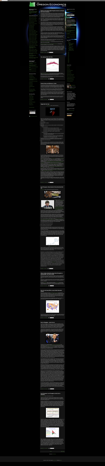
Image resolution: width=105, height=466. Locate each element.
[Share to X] (51, 52)
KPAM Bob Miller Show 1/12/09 (33, 50)
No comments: (46, 99)
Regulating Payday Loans (70, 78)
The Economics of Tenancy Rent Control (46, 41)
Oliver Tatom (30, 103)
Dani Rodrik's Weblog (32, 89)
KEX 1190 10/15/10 (31, 22)
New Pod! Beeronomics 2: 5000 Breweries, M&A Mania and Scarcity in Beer (71, 31)
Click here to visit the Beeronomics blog (71, 22)
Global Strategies (31, 99)
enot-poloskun (54, 460)
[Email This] (49, 52)
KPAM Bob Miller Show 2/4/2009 (33, 45)
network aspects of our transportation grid (53, 163)
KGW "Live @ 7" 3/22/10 (32, 30)
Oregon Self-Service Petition (70, 110)
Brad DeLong (31, 83)
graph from (46, 73)
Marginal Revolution (31, 86)
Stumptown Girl (31, 104)
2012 (68, 56)
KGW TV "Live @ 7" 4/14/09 (32, 38)
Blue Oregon (30, 95)
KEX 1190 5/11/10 (31, 27)
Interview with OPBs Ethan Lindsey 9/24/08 (32, 55)
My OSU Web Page (31, 107)
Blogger (61, 460)
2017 (68, 41)
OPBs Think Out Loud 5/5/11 (33, 18)
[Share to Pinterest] (52, 52)
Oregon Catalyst (31, 96)
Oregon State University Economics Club (32, 91)
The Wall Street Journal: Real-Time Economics (33, 79)
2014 (68, 54)
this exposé (45, 282)
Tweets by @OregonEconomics (71, 11)
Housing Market (69, 71)
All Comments (32, 113)
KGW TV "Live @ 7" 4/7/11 (32, 19)
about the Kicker (62, 158)
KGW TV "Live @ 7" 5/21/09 (32, 35)
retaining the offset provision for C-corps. (48, 170)
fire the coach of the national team (56, 344)
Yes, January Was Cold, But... (47, 57)
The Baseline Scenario (32, 77)
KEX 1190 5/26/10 (31, 26)
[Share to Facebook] (52, 78)
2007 (68, 62)
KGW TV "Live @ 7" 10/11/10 (33, 23)
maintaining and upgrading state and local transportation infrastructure (54, 161)
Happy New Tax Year (45, 104)
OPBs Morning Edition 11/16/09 (33, 34)
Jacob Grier (30, 100)
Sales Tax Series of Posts (70, 75)
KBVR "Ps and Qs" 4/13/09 (32, 39)
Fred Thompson (48, 105)
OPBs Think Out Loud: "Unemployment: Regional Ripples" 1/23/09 (32, 47)
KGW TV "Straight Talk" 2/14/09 (33, 42)
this (44, 18)
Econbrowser (31, 82)
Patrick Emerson (53, 158)
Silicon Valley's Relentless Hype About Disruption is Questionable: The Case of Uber (52, 274)
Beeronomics (68, 66)
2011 (68, 57)
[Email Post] (48, 52)
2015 (68, 53)
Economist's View (31, 76)
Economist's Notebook (70, 70)
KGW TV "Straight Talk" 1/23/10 (33, 31)
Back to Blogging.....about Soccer (48, 322)
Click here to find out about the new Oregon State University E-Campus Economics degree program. (33, 12)
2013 (68, 55)
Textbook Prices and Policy (70, 79)
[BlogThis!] (50, 52)
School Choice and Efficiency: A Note (48, 83)
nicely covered (57, 282)
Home (51, 451)
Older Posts (62, 451)
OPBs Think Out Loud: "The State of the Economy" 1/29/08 (33, 57)
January (70, 42)
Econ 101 (68, 67)
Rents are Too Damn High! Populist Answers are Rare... (71, 44)
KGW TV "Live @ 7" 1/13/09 (32, 49)
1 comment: (45, 52)
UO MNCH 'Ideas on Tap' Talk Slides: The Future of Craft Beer (71, 27)
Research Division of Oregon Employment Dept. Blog (33, 65)
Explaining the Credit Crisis (70, 74)
